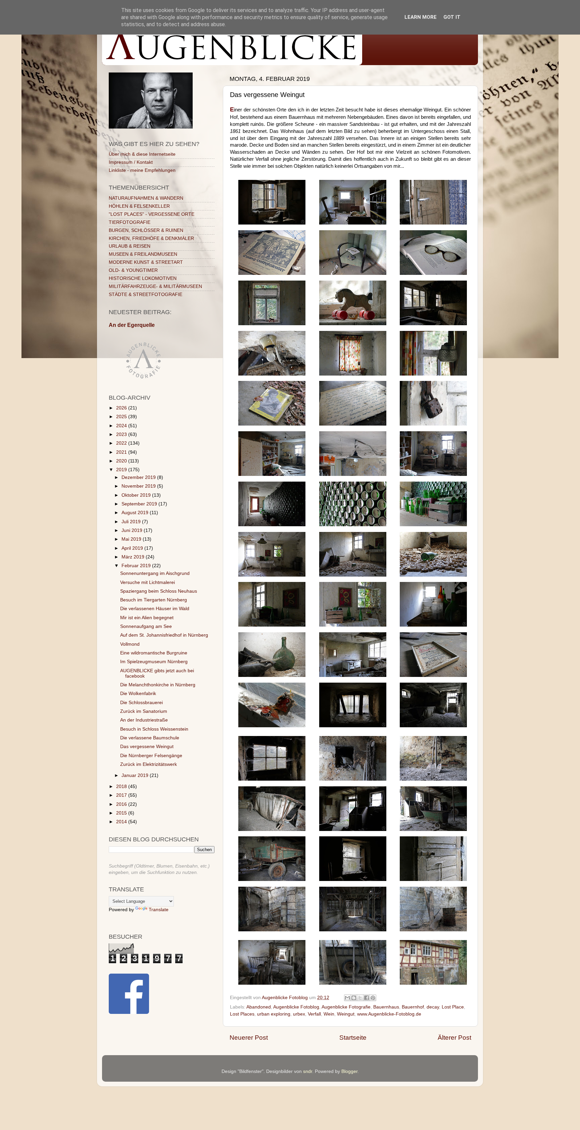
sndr (307, 1071)
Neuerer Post (249, 1037)
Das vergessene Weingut (147, 746)
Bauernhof (413, 1007)
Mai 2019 (132, 539)
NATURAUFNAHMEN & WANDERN (146, 198)
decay (433, 1007)
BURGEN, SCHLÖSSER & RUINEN (146, 230)
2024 (122, 425)
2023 (122, 434)
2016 (122, 804)
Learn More (420, 17)
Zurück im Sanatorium (143, 711)
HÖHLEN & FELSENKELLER (139, 206)
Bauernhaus (386, 1007)
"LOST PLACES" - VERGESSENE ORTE (151, 214)
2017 (122, 795)
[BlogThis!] (353, 997)
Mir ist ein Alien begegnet (147, 617)
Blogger (349, 1071)
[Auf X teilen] (360, 997)
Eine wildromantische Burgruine (153, 652)
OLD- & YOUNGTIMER (133, 270)
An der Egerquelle (132, 325)
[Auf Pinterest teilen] (373, 997)
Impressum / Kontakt (131, 162)
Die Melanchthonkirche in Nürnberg (157, 684)
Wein (329, 1014)
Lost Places (242, 1014)
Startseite (353, 1037)
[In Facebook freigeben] (366, 997)
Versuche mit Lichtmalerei (147, 582)
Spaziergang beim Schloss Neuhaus (158, 591)
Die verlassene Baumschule (149, 737)
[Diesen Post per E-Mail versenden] (347, 997)
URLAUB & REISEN (129, 246)
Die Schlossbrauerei (141, 702)
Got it (452, 17)
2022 (122, 443)
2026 (122, 407)
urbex (299, 1014)
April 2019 (133, 548)
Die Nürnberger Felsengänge (151, 755)
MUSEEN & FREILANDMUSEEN (143, 254)
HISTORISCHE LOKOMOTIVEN (143, 278)
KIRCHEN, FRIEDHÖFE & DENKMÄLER (151, 238)
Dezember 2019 (139, 477)
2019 (122, 469)
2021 (122, 452)
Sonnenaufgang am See (146, 626)
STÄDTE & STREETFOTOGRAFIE (145, 294)
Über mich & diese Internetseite (142, 154)
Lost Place (453, 1007)
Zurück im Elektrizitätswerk (148, 764)
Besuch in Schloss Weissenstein (154, 729)
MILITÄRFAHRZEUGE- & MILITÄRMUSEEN (155, 286)
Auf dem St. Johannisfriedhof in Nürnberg (164, 635)
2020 (122, 460)
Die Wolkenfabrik (138, 693)
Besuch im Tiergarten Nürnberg (153, 599)
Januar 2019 (136, 775)
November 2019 (139, 486)
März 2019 (134, 556)
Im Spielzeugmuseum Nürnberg (154, 661)
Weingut (345, 1014)
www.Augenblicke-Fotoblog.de (389, 1014)
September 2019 (140, 503)
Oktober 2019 (137, 495)
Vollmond (130, 644)
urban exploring (273, 1014)
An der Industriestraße (144, 720)
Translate (158, 909)
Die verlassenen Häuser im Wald (154, 608)
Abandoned (258, 1007)
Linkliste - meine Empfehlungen (142, 170)
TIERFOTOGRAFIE (129, 222)
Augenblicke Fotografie (346, 1007)
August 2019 (136, 512)
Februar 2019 (137, 565)
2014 (122, 821)
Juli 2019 (132, 521)
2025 (122, 416)
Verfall (314, 1014)
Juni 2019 (133, 530)
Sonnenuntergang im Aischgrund (155, 573)
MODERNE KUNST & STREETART (146, 262)
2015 (122, 813)
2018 (122, 786)
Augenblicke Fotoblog (296, 1007)
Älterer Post (454, 1037)
